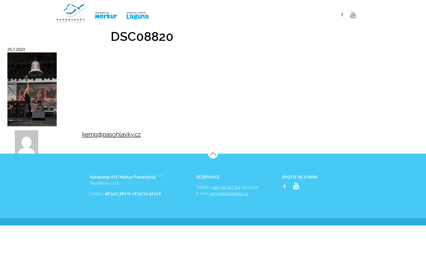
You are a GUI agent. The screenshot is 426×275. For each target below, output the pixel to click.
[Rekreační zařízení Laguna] (141, 16)
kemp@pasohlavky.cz (111, 134)
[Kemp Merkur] (107, 15)
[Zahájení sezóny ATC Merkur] (73, 13)
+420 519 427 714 (225, 187)
